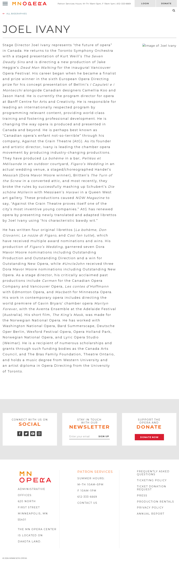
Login (145, 3)
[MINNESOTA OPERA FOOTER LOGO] (35, 476)
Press (142, 495)
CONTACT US (87, 502)
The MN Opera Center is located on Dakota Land (37, 535)
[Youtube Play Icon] (32, 433)
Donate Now (149, 437)
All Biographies (16, 13)
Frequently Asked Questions (153, 473)
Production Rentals (155, 501)
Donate (166, 3)
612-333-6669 (87, 496)
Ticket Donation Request (151, 488)
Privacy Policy (150, 507)
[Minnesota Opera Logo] (29, 3)
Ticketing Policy (152, 480)
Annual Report (150, 513)
